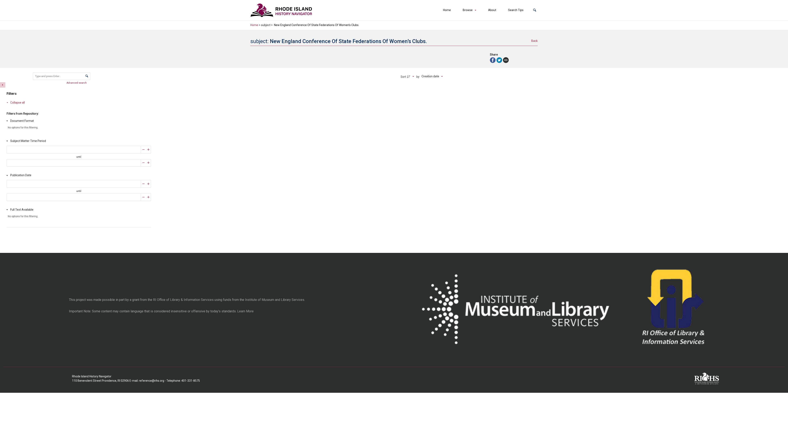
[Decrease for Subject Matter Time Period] (143, 149)
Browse (468, 10)
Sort (403, 76)
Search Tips (515, 10)
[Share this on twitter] (499, 60)
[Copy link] (506, 60)
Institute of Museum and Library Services (274, 300)
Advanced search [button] (76, 82)
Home (447, 10)
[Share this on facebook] (493, 60)
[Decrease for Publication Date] (143, 184)
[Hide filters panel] (2, 85)
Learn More (245, 311)
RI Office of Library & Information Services (183, 300)
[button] (535, 10)
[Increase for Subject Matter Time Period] (148, 149)
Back (534, 40)
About (492, 10)
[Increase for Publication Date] (148, 184)
